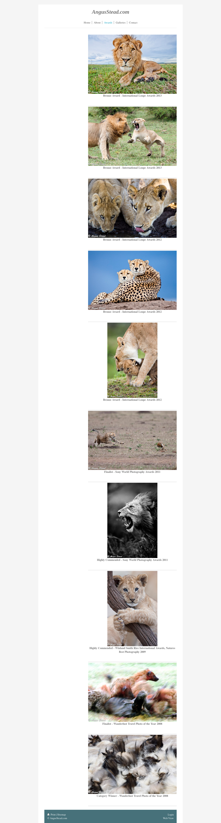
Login (171, 814)
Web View (168, 818)
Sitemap (61, 814)
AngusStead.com (110, 12)
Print (53, 814)
